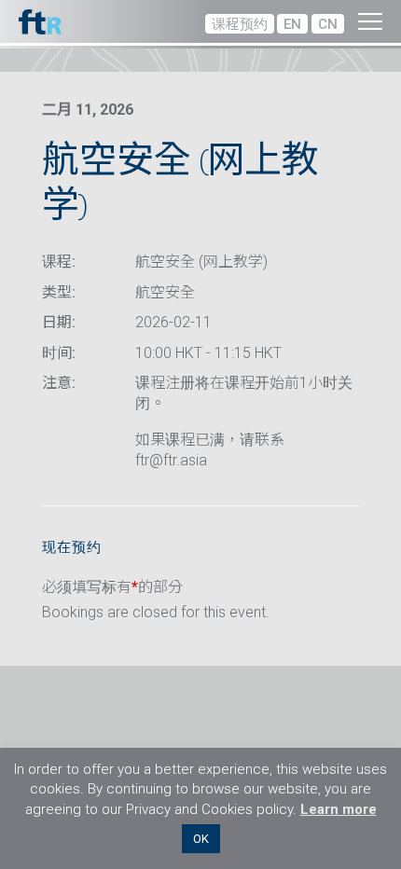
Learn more (338, 809)
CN (328, 24)
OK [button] (201, 839)
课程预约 (240, 24)
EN (292, 24)
